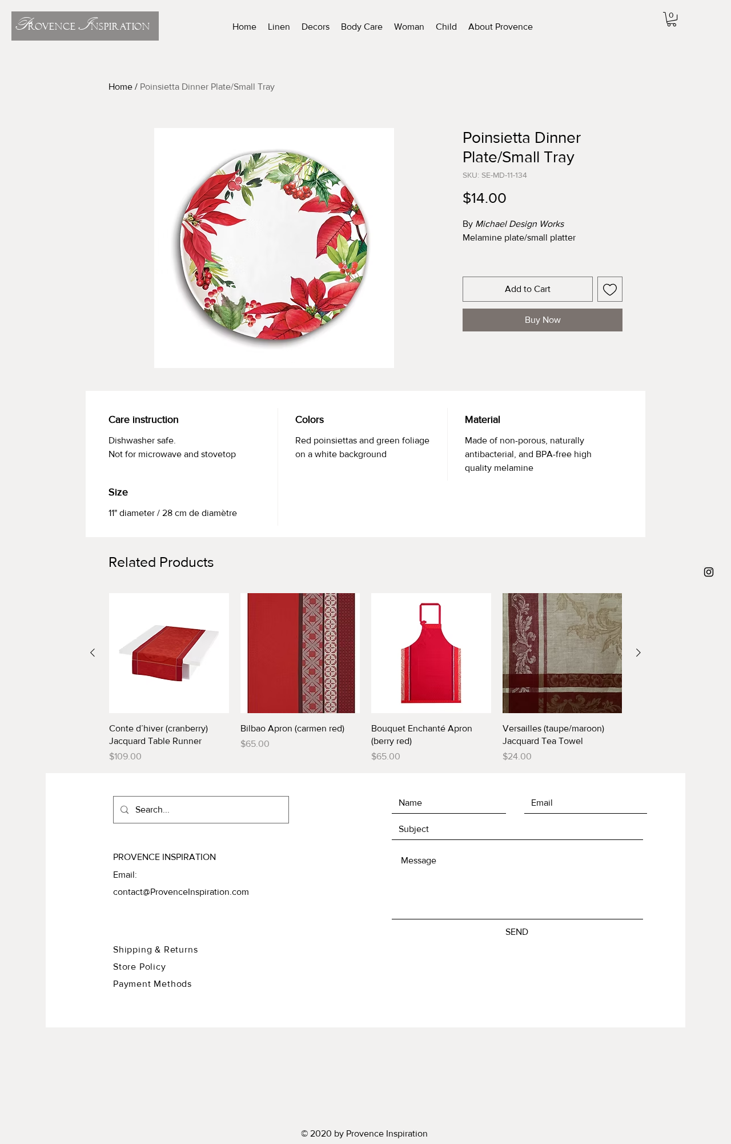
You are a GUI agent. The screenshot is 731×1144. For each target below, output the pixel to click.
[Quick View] (169, 653)
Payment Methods (152, 984)
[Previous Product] (92, 652)
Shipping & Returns (155, 949)
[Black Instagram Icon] (708, 572)
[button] (671, 19)
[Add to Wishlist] (609, 289)
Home (120, 86)
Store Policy (140, 966)
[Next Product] (638, 652)
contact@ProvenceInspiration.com (181, 892)
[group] (365, 678)
